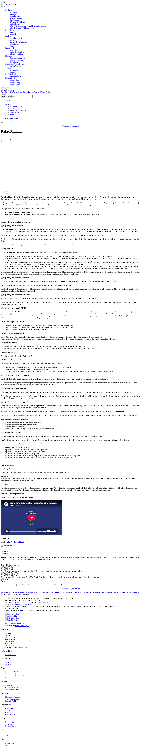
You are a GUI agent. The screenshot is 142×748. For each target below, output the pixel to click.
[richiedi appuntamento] (71, 126)
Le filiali (13, 34)
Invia (3, 2)
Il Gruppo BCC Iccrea (17, 22)
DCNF (7, 635)
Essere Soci (14, 50)
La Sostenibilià (10, 74)
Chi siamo (13, 12)
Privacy (8, 745)
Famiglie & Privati (11, 672)
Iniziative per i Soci (16, 54)
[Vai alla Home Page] (7, 90)
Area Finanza (11, 592)
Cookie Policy (10, 743)
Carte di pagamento (16, 60)
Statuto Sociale (15, 20)
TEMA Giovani (15, 66)
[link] (71, 569)
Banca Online (45, 92)
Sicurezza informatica (17, 58)
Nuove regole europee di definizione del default (101, 592)
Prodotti (8, 36)
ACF (7, 734)
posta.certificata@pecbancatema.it (21, 604)
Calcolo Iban (14, 80)
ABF (7, 736)
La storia (13, 14)
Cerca (4, 94)
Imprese (31, 92)
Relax (12, 46)
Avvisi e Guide (21, 592)
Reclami (4, 592)
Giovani (12, 40)
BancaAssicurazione (42, 592)
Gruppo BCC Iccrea (12, 643)
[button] (71, 6)
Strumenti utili (10, 78)
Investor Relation (16, 18)
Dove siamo (9, 30)
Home (7, 100)
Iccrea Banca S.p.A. (22, 626)
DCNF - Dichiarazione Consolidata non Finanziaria (28, 26)
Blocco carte (14, 70)
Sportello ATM (15, 62)
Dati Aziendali (15, 24)
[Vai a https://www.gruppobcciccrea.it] (9, 4)
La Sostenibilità (15, 76)
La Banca (8, 10)
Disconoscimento (124, 592)
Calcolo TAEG (15, 84)
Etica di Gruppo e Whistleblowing (22, 28)
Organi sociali (15, 16)
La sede (12, 32)
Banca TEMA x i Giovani (14, 64)
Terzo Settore (14, 44)
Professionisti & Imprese (13, 674)
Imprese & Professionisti (18, 42)
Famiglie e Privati (16, 38)
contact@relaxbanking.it (15, 542)
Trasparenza (31, 592)
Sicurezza (8, 56)
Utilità (7, 710)
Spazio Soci (9, 48)
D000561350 (24, 610)
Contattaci (37, 92)
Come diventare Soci (17, 52)
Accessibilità (134, 592)
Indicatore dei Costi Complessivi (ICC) (71, 592)
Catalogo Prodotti (11, 118)
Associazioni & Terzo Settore (15, 676)
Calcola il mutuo (15, 82)
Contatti (8, 68)
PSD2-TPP (53, 592)
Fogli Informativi (131, 557)
